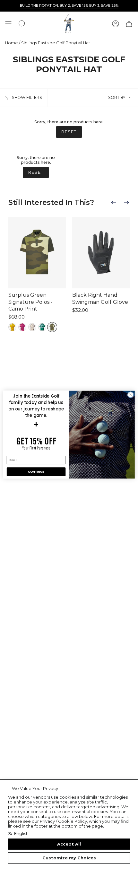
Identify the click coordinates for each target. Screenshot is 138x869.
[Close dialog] (131, 395)
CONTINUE (36, 471)
